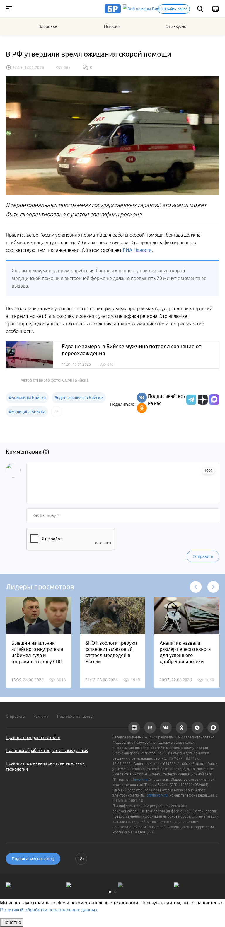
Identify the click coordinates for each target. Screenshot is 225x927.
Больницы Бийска (27, 397)
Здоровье (48, 26)
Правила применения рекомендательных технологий (45, 766)
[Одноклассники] (142, 408)
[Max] (214, 399)
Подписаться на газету (33, 858)
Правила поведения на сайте (33, 737)
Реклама (40, 716)
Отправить (203, 556)
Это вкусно (176, 26)
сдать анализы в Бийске (78, 397)
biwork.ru (140, 779)
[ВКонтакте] (142, 398)
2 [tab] (115, 892)
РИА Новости (137, 250)
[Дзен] (202, 400)
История (112, 26)
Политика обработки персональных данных (47, 750)
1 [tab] (110, 892)
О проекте (15, 716)
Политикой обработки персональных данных (49, 909)
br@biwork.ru (157, 795)
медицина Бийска (27, 411)
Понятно (11, 922)
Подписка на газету (75, 716)
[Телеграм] (190, 400)
